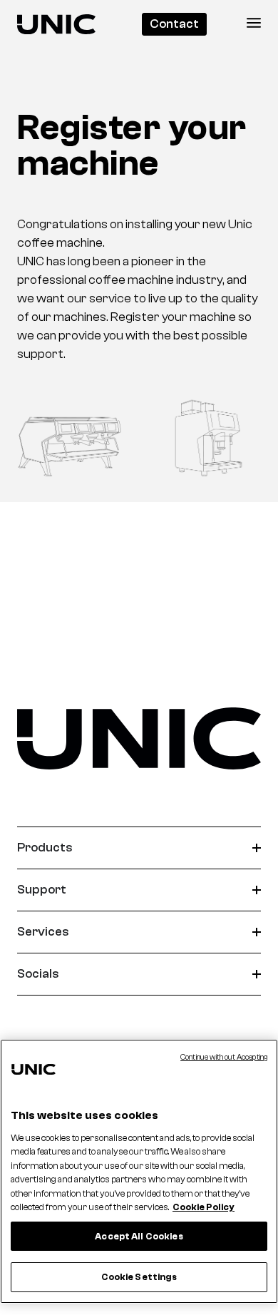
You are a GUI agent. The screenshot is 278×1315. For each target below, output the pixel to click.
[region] (139, 1171)
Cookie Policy (204, 1207)
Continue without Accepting (223, 1057)
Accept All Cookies (138, 1236)
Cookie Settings (139, 1276)
